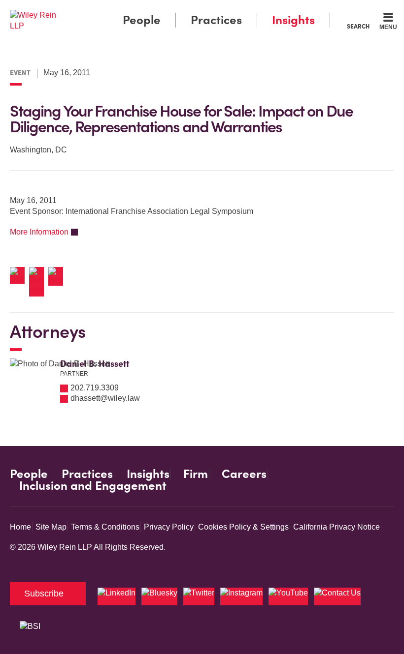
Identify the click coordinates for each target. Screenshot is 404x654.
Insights (293, 20)
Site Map (51, 527)
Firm (195, 474)
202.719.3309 (94, 388)
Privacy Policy (169, 527)
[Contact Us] (337, 596)
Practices (216, 20)
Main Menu (175, 10)
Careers (244, 474)
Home (20, 527)
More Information (39, 232)
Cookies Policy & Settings (243, 527)
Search (358, 26)
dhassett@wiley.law (105, 398)
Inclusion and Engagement (93, 486)
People (142, 20)
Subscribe (44, 593)
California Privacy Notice (336, 527)
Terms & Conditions (105, 527)
